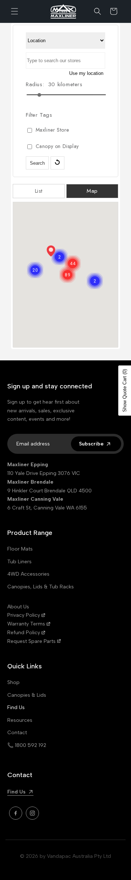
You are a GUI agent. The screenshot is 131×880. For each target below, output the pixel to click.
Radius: (35, 84)
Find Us (16, 707)
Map (92, 191)
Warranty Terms (26, 624)
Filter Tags (39, 115)
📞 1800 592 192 (26, 745)
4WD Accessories (28, 574)
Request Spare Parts (31, 641)
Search (37, 163)
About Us (18, 607)
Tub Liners (19, 562)
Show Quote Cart (124, 390)
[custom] (15, 813)
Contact (17, 732)
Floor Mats (20, 549)
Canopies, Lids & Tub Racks (40, 587)
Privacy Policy (23, 615)
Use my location (86, 73)
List (39, 191)
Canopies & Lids (26, 695)
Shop (13, 682)
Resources (19, 720)
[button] (15, 11)
